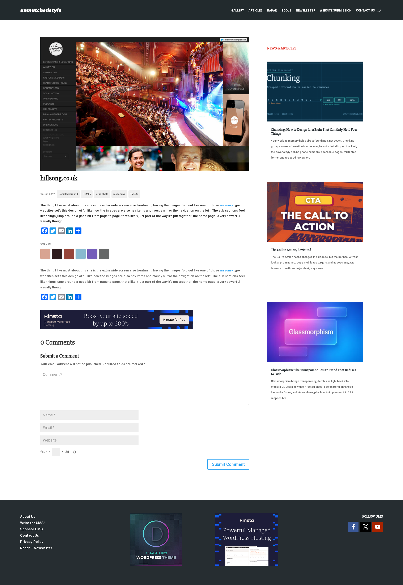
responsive (119, 194)
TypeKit (134, 194)
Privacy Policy (31, 542)
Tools (286, 10)
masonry (226, 205)
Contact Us (365, 10)
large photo (102, 194)
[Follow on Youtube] (377, 527)
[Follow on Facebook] (353, 527)
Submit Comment (228, 464)
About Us (27, 517)
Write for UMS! (32, 523)
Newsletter (305, 10)
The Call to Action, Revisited (291, 250)
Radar (272, 10)
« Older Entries (280, 414)
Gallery (237, 10)
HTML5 (87, 194)
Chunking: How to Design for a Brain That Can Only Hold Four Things (314, 132)
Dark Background (68, 194)
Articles (256, 10)
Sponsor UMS (31, 529)
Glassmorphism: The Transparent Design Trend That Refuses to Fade (313, 372)
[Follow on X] (365, 527)
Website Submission (335, 10)
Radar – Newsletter (36, 548)
